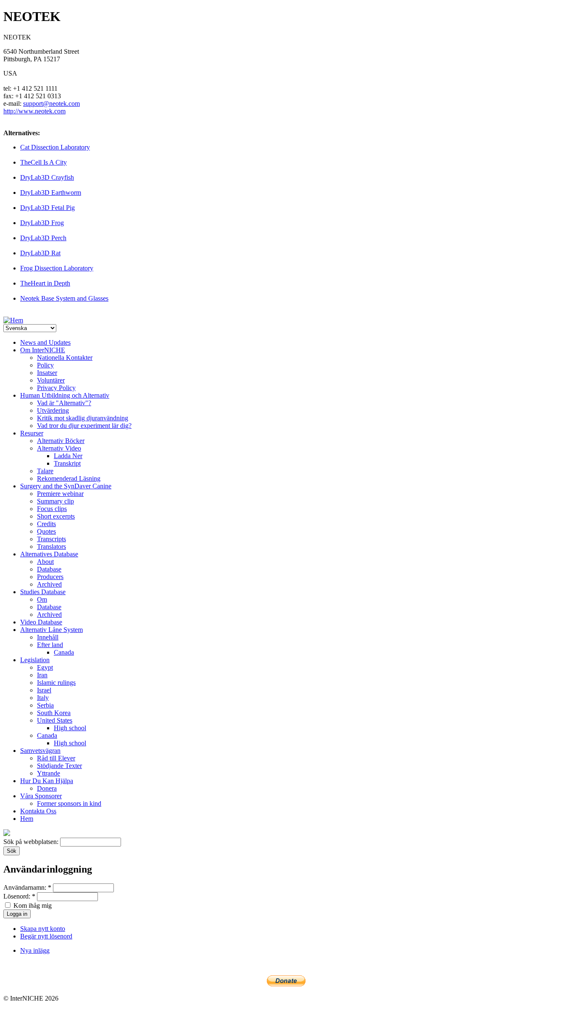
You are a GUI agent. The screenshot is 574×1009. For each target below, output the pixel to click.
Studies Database (43, 591)
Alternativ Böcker (60, 440)
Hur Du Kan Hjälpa (46, 780)
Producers (50, 576)
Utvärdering (53, 410)
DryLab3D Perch (43, 237)
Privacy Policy (56, 387)
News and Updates (45, 342)
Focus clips (52, 508)
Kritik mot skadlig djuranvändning (82, 418)
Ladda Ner (68, 455)
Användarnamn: (27, 887)
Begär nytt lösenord (46, 936)
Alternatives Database (49, 554)
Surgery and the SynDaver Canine (65, 486)
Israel (44, 690)
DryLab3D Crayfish (47, 177)
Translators (51, 546)
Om (42, 599)
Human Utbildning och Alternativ (64, 395)
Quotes (46, 531)
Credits (46, 523)
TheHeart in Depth (45, 283)
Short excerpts (56, 516)
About (45, 561)
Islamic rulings (56, 682)
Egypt (45, 667)
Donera (47, 788)
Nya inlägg (35, 950)
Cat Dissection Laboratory (55, 147)
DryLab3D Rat (40, 253)
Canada (64, 652)
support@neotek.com (51, 103)
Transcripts (51, 539)
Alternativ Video (59, 448)
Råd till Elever (56, 758)
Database (49, 569)
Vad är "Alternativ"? (64, 402)
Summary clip (55, 501)
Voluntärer (51, 380)
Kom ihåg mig (32, 905)
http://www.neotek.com (34, 111)
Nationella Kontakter (64, 357)
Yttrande (48, 773)
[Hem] (13, 320)
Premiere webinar (60, 493)
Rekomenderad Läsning (68, 478)
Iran (42, 675)
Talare (45, 470)
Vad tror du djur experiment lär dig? (84, 425)
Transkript (67, 463)
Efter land (50, 644)
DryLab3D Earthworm (50, 192)
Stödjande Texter (59, 765)
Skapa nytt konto (42, 928)
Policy (45, 365)
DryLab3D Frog (42, 222)
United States (54, 720)
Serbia (45, 705)
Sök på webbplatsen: (31, 841)
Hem (26, 818)
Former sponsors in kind (69, 803)
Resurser (31, 433)
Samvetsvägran (40, 750)
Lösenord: (19, 896)
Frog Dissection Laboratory (56, 268)
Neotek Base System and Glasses (64, 298)
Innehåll (47, 637)
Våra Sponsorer (41, 795)
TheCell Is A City (43, 162)
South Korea (54, 712)
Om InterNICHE (42, 350)
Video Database (41, 622)
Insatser (47, 372)
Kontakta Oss (38, 811)
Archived (49, 584)
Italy (43, 697)
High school (70, 727)
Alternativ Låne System (51, 629)
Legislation (35, 659)
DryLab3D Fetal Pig (47, 207)
